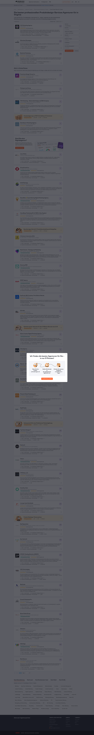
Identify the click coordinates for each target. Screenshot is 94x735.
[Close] (66, 354)
